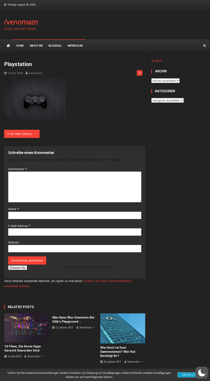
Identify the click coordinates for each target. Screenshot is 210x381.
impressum (75, 45)
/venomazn (21, 21)
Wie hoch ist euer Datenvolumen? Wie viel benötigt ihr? (117, 352)
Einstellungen (192, 374)
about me (36, 45)
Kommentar (17, 169)
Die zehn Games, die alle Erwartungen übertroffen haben (24, 134)
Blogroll (55, 45)
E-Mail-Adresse (19, 226)
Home (20, 45)
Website (13, 242)
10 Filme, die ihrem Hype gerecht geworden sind (22, 348)
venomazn (35, 73)
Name (13, 209)
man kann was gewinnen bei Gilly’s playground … (73, 319)
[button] (202, 373)
